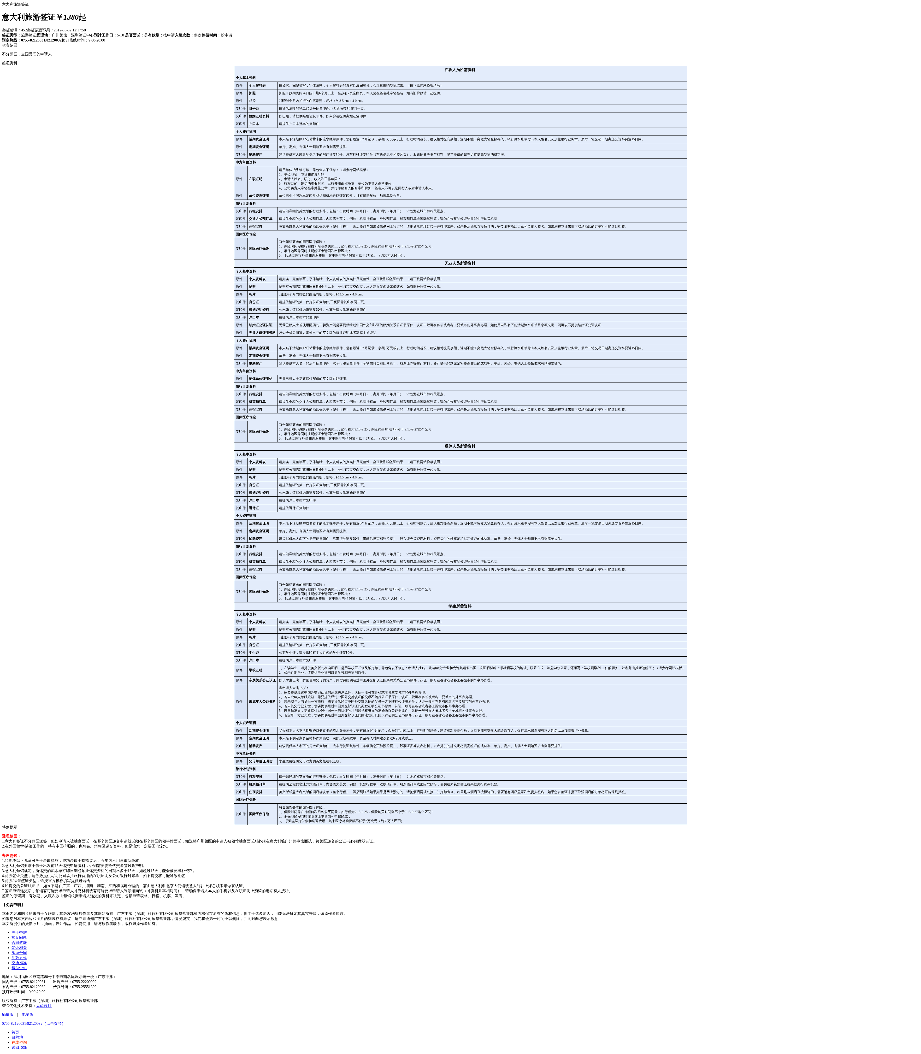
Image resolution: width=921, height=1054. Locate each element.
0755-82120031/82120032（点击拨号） (33, 1023)
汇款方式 (19, 958)
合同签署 (19, 943)
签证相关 (19, 948)
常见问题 (19, 938)
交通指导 (19, 963)
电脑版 (27, 1015)
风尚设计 (44, 1006)
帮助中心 (19, 968)
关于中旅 (19, 932)
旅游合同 (19, 953)
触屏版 (7, 1015)
